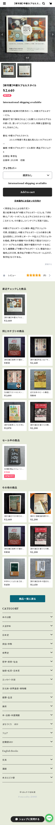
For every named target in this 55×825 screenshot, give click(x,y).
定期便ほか (7, 742)
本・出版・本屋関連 (11, 715)
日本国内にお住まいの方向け (27, 201)
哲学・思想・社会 (10, 662)
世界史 (5, 653)
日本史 (5, 635)
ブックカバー (10, 168)
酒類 (4, 769)
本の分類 (6, 617)
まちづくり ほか (10, 724)
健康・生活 (7, 697)
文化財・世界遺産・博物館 (14, 688)
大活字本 (6, 626)
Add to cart (27, 192)
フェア (5, 733)
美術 (4, 706)
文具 (4, 760)
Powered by (24, 797)
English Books (10, 751)
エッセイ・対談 (9, 679)
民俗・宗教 (7, 644)
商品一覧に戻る (27, 598)
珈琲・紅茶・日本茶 (11, 670)
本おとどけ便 (8, 777)
